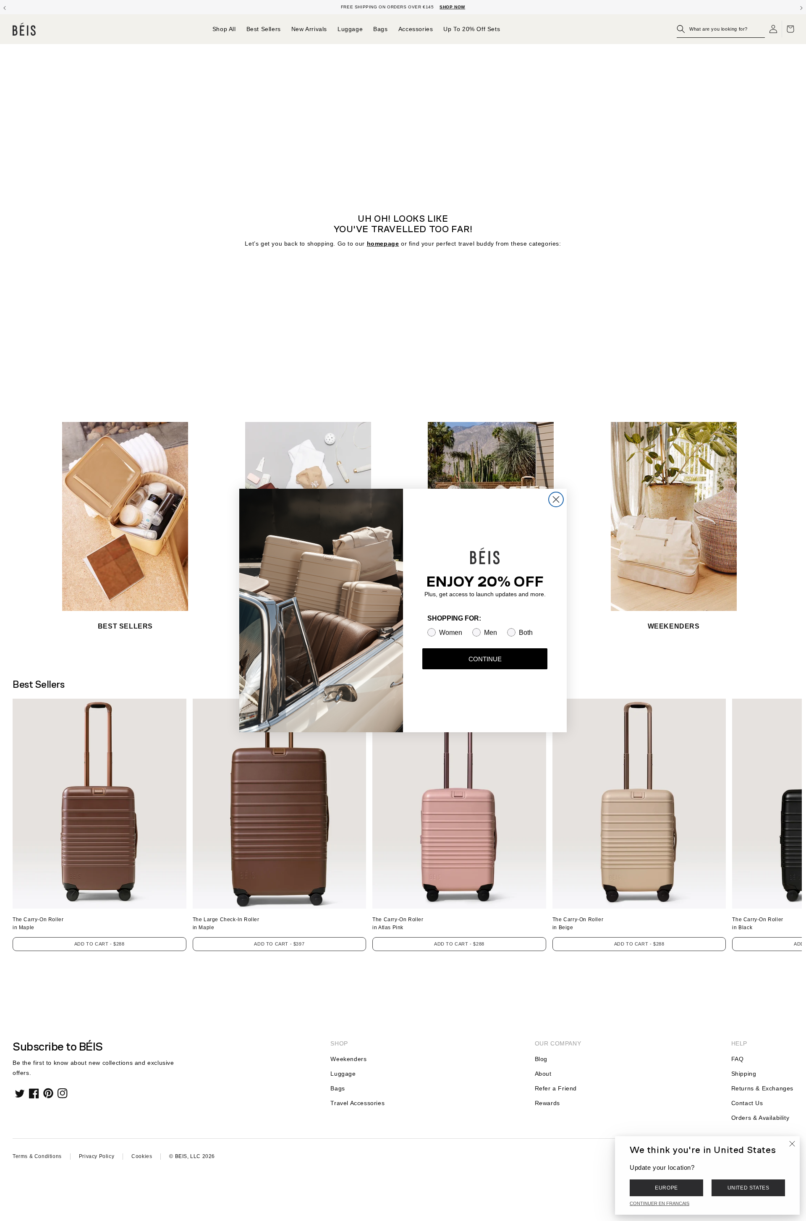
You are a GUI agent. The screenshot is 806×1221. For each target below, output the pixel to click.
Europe (666, 1188)
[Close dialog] (556, 499)
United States (748, 1188)
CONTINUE (485, 659)
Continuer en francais (659, 1203)
